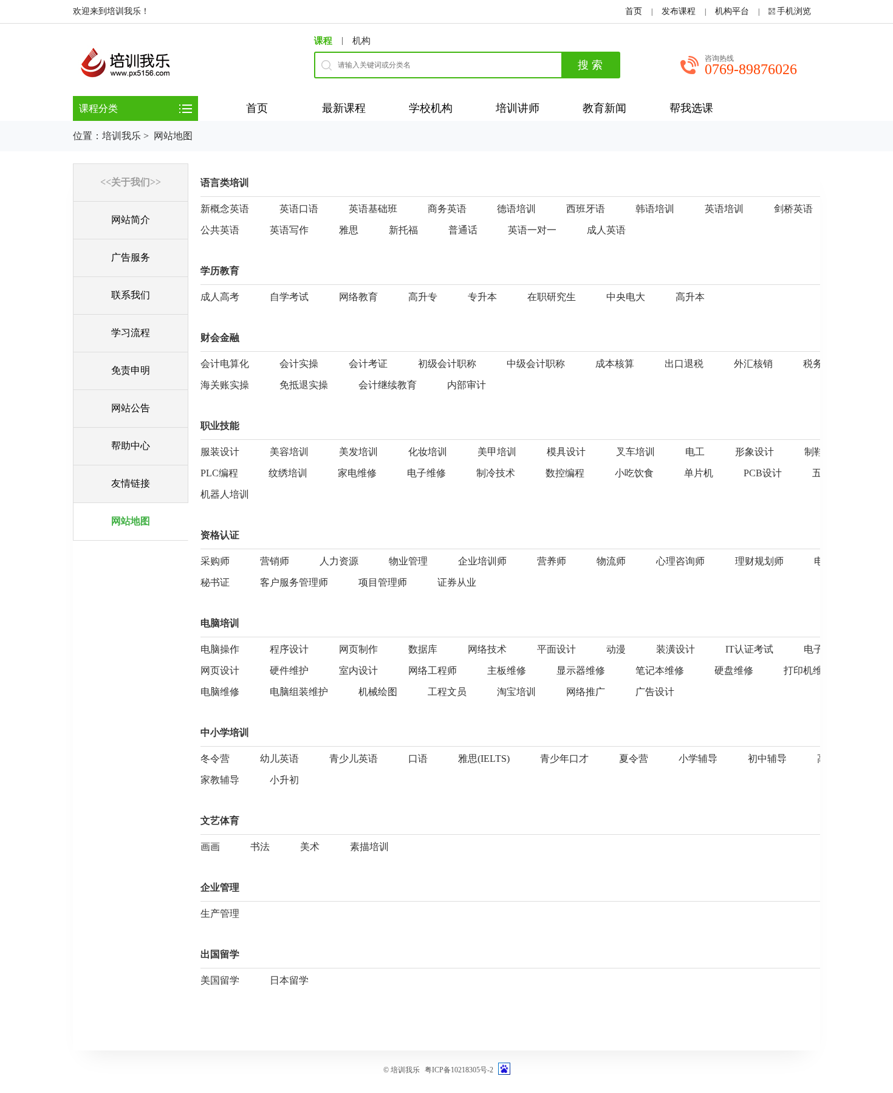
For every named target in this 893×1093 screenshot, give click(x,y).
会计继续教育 (387, 385)
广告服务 (130, 257)
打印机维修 (808, 670)
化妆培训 (427, 452)
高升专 (422, 297)
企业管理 (219, 887)
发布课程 (679, 11)
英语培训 (724, 209)
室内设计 (358, 670)
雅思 (348, 230)
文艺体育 (219, 820)
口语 (418, 758)
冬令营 (215, 758)
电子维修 (426, 473)
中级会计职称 (536, 363)
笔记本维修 (659, 670)
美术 (310, 846)
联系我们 (130, 295)
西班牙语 (585, 209)
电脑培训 (219, 623)
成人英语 (606, 230)
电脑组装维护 (299, 692)
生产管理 (219, 913)
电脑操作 (219, 649)
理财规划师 (759, 561)
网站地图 (130, 521)
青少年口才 (564, 758)
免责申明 (130, 370)
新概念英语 (224, 209)
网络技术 (487, 649)
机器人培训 (224, 494)
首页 (633, 11)
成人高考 (219, 297)
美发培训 (358, 452)
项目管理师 (382, 582)
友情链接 (130, 483)
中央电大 (625, 297)
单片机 (698, 473)
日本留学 (289, 980)
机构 (361, 41)
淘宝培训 (516, 692)
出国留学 (219, 954)
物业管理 (408, 561)
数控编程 (565, 473)
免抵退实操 (303, 385)
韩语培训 (654, 209)
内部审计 (466, 385)
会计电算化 (224, 363)
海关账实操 (224, 385)
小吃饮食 (634, 473)
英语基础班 (373, 209)
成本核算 (614, 363)
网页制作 (358, 649)
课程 (323, 41)
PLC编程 (219, 473)
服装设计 (219, 452)
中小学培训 (224, 732)
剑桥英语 (793, 209)
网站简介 (130, 219)
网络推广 (585, 692)
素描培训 (369, 846)
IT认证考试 (749, 649)
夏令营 (633, 758)
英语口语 (298, 209)
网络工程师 (432, 670)
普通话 (462, 230)
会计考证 (368, 363)
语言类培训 (224, 182)
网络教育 (358, 297)
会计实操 (298, 363)
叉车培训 (635, 452)
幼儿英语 (279, 758)
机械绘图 (377, 692)
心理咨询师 (680, 561)
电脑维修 (219, 692)
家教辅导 (219, 780)
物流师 (611, 561)
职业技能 (219, 425)
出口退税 (684, 363)
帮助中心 (130, 445)
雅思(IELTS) (484, 758)
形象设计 (754, 452)
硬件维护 (289, 670)
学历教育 (219, 271)
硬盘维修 (733, 670)
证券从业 (456, 582)
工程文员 (447, 692)
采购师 (215, 561)
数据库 (422, 649)
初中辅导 (767, 758)
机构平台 (732, 11)
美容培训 (289, 452)
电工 (695, 452)
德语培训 (516, 209)
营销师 (274, 561)
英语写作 (289, 230)
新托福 (403, 230)
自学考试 (289, 297)
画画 (210, 846)
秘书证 (215, 582)
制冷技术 (495, 473)
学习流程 (130, 332)
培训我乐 (121, 136)
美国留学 (219, 980)
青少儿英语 (353, 758)
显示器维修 (580, 670)
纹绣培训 (288, 473)
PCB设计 (763, 473)
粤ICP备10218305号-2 (459, 1070)
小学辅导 (698, 758)
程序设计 (289, 649)
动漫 (616, 649)
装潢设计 (675, 649)
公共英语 (219, 230)
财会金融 (219, 337)
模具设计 (566, 452)
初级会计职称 (447, 363)
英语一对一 (532, 230)
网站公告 (130, 408)
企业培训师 (482, 561)
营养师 (551, 561)
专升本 (482, 297)
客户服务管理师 (294, 582)
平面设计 (556, 649)
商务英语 (447, 209)
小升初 (284, 780)
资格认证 (219, 535)
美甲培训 (496, 452)
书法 (260, 846)
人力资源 (339, 561)
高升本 (690, 297)
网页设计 (219, 670)
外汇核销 (753, 363)
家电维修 (357, 473)
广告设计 (654, 692)
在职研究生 (551, 297)
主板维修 (506, 670)
